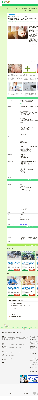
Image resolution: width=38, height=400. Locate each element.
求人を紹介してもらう (18, 4)
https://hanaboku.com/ (23, 224)
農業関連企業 (32, 346)
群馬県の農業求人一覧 (18, 8)
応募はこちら (17, 269)
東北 (3, 340)
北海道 (3, 336)
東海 (3, 348)
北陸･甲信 (4, 346)
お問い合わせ (25, 390)
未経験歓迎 (13, 21)
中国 (3, 354)
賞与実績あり (27, 21)
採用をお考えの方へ (25, 393)
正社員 (10, 21)
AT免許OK (17, 21)
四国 (3, 357)
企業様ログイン (11, 393)
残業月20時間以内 (22, 21)
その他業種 (32, 350)
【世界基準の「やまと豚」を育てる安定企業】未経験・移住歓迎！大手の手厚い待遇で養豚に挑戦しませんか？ (13, 288)
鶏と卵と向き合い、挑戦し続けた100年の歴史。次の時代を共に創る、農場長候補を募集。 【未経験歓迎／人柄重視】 (14, 263)
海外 (3, 362)
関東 (3, 343)
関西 (3, 351)
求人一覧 (7, 4)
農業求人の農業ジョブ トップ (10, 8)
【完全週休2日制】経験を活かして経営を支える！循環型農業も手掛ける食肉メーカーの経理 (28, 288)
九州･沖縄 (4, 359)
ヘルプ (10, 390)
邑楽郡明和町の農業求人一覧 (26, 8)
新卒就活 (29, 4)
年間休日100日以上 (32, 21)
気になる (11, 269)
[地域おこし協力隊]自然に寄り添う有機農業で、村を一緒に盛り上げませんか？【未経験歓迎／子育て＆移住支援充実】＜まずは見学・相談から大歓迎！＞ (28, 263)
